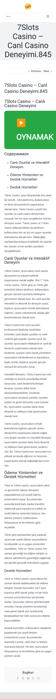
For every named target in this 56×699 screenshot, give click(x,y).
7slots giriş (39, 237)
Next (46, 71)
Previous (36, 71)
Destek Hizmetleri (23, 187)
